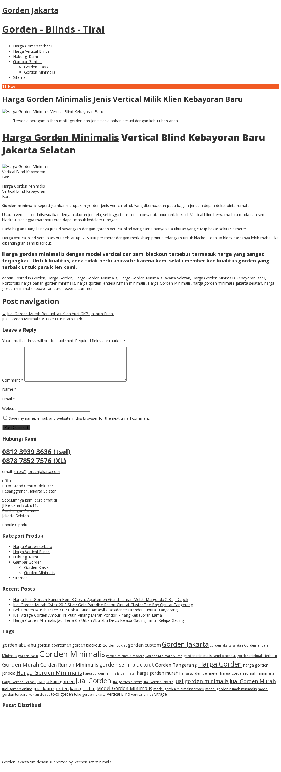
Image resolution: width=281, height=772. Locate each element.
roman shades (39, 694)
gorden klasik (28, 656)
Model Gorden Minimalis (124, 688)
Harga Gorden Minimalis (60, 137)
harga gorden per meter (199, 673)
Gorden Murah (20, 664)
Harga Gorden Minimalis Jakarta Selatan (155, 278)
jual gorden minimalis (201, 681)
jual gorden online (17, 688)
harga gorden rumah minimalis (247, 673)
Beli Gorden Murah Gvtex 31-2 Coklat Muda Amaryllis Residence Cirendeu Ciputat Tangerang (95, 609)
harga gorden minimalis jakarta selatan (227, 283)
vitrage (160, 694)
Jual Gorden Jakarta (158, 682)
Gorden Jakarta (185, 643)
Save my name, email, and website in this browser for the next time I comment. (79, 418)
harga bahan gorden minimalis (48, 283)
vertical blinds (142, 694)
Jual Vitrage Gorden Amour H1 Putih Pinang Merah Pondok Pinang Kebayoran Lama (87, 615)
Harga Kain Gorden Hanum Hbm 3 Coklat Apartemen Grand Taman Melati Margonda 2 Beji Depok (100, 599)
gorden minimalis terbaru (257, 655)
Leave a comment (79, 288)
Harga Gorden (59, 278)
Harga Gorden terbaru (32, 46)
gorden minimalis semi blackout (210, 655)
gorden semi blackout (126, 664)
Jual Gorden (93, 680)
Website (9, 408)
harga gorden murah (157, 673)
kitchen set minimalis (93, 762)
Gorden (38, 278)
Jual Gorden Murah (253, 681)
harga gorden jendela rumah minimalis (111, 283)
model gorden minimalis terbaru (178, 689)
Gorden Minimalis (39, 72)
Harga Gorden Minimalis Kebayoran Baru (228, 278)
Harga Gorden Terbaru (19, 682)
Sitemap (20, 77)
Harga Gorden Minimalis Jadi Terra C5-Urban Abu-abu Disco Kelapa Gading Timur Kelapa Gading (98, 620)
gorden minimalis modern (125, 656)
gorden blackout (86, 645)
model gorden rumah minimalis (231, 688)
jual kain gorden (51, 688)
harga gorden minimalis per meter (109, 673)
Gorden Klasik (36, 66)
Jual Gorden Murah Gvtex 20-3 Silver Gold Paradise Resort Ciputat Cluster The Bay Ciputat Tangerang (103, 604)
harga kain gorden (56, 681)
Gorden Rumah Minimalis (69, 664)
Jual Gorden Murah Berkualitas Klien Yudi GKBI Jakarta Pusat (58, 313)
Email (8, 398)
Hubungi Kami (25, 56)
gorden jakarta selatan (226, 645)
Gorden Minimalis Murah (163, 656)
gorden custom (144, 645)
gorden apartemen (54, 645)
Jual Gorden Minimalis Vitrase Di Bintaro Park (44, 318)
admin (7, 278)
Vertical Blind (118, 694)
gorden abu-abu (19, 645)
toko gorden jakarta (90, 694)
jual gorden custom (127, 682)
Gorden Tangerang (176, 665)
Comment (12, 380)
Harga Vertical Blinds (31, 51)
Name (9, 389)
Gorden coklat (114, 645)
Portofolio (11, 283)
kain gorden (82, 688)
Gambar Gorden (27, 61)
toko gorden (62, 694)
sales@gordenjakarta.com (37, 471)
